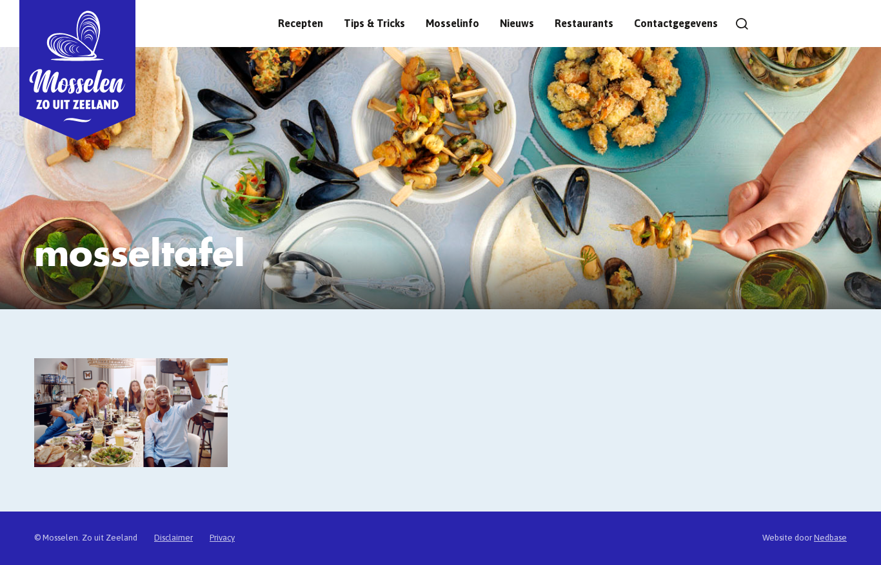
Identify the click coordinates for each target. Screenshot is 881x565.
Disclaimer (173, 537)
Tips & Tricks (374, 23)
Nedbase (830, 537)
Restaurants (584, 23)
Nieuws (517, 23)
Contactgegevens (676, 23)
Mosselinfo (452, 23)
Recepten (300, 23)
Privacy (222, 537)
